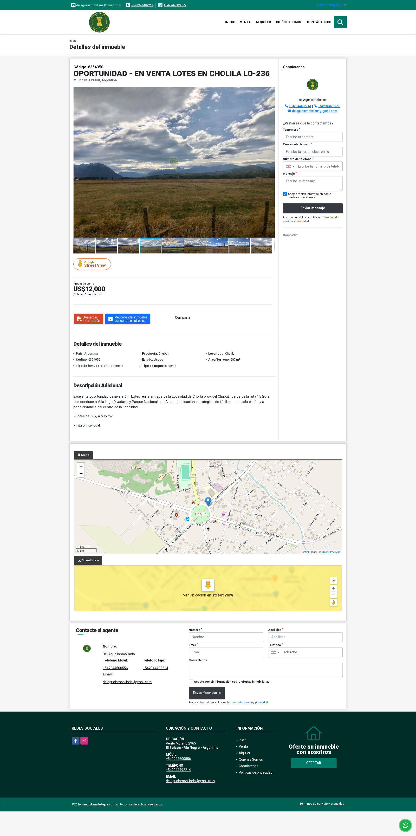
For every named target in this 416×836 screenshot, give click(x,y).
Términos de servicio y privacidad (247, 702)
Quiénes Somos (289, 22)
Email (193, 645)
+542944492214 (142, 5)
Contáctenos (319, 22)
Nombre (195, 630)
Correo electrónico (297, 144)
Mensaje (290, 174)
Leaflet (305, 552)
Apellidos (275, 630)
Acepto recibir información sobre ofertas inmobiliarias (231, 681)
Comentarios (198, 660)
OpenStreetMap (331, 552)
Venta (245, 22)
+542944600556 (175, 5)
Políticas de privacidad (256, 772)
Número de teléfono (298, 159)
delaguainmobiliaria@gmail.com (314, 111)
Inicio (230, 22)
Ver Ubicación (195, 595)
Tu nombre (291, 130)
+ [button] (81, 466)
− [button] (81, 473)
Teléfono (275, 645)
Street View (95, 264)
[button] (270, 91)
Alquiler (263, 22)
